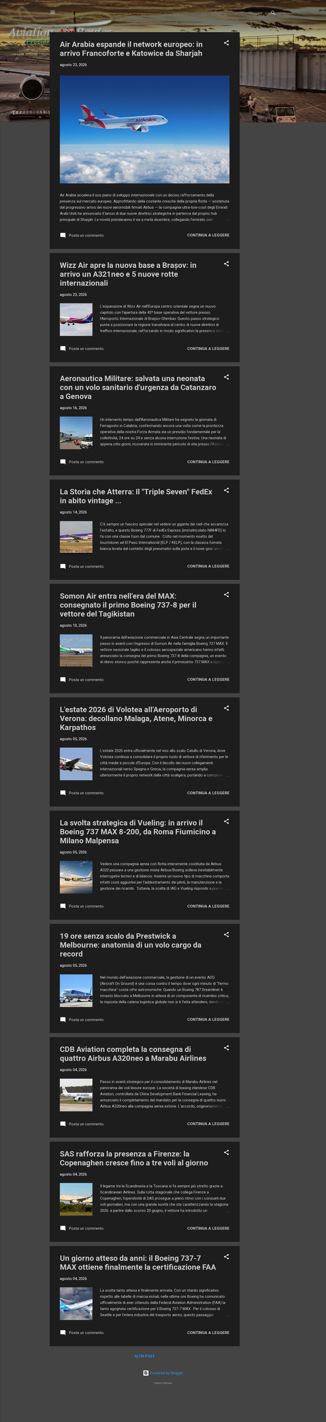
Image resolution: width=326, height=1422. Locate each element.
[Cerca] (273, 14)
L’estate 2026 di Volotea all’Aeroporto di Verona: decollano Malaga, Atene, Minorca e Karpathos (136, 718)
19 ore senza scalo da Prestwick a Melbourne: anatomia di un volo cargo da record (130, 945)
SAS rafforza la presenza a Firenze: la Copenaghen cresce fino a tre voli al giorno (134, 1158)
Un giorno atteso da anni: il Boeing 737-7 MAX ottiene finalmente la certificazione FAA (138, 1263)
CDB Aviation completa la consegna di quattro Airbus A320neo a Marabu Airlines (133, 1054)
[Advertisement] (260, 108)
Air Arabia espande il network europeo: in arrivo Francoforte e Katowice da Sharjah (131, 49)
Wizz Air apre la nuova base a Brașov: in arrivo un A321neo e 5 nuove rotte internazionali (128, 274)
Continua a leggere (208, 235)
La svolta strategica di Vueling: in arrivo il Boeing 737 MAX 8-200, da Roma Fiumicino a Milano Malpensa (138, 831)
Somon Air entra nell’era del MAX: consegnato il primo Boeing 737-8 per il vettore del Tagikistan (128, 605)
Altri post (144, 1356)
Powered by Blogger (166, 1373)
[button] (226, 44)
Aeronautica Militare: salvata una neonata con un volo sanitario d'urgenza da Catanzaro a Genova (138, 387)
